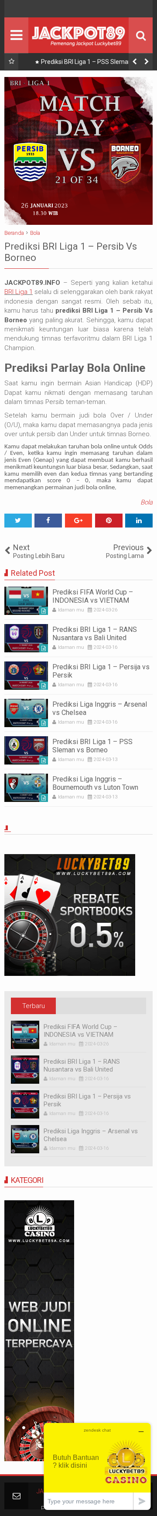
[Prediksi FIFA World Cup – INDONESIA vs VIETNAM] (26, 601)
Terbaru (33, 1006)
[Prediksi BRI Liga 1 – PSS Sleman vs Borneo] (26, 750)
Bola (146, 502)
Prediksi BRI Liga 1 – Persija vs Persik (87, 1100)
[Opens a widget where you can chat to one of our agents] (97, 1466)
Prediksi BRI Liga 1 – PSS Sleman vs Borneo (90, 63)
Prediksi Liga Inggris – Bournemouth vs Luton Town (95, 783)
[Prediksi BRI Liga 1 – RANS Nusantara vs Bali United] (26, 638)
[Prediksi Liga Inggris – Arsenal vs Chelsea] (26, 713)
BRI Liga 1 (18, 292)
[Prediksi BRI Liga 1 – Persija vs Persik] (26, 675)
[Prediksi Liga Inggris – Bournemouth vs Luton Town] (26, 788)
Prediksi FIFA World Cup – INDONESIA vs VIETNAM (92, 596)
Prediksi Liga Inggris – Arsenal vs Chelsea (91, 1135)
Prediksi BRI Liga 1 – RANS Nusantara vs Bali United (94, 633)
